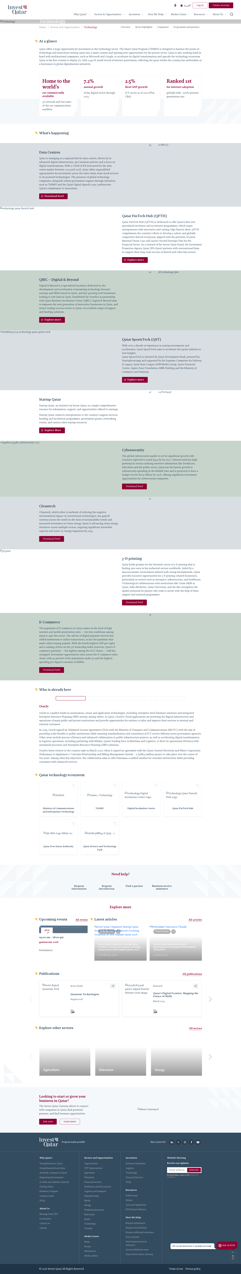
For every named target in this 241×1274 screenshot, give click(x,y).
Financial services (92, 1182)
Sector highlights (143, 27)
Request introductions (136, 1228)
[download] (73, 1011)
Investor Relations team (137, 1250)
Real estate (89, 1215)
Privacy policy (193, 1269)
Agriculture (51, 1070)
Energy (160, 1070)
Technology (90, 1224)
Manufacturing (91, 1196)
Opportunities (91, 1164)
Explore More (53, 430)
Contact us (45, 1223)
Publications (132, 1196)
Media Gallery (91, 1256)
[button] (175, 5)
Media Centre (178, 14)
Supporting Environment (51, 1177)
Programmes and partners (186, 27)
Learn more (70, 1121)
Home (42, 27)
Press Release (106, 931)
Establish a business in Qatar (53, 1173)
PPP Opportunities (93, 1168)
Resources (199, 14)
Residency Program (49, 1191)
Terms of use (176, 1269)
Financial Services (134, 1177)
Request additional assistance (140, 1232)
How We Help (156, 14)
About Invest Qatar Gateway (139, 1254)
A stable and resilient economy (54, 1182)
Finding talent (46, 1187)
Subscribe (194, 1170)
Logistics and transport (95, 1191)
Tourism (88, 1228)
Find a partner (132, 1237)
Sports (87, 1219)
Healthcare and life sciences (97, 1187)
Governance (45, 1219)
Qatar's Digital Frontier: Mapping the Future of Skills (175, 995)
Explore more (135, 260)
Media (87, 1201)
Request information (135, 1223)
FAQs (42, 1201)
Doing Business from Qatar (52, 1168)
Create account (221, 5)
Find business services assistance (136, 1243)
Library (129, 1200)
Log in (200, 5)
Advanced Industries (135, 1164)
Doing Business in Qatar (51, 1164)
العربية (187, 5)
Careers (43, 1228)
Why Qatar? (80, 14)
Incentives (134, 14)
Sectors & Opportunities (107, 14)
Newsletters (90, 1251)
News (87, 1242)
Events (87, 1247)
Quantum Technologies (84, 994)
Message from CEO (49, 1214)
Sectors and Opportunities (65, 27)
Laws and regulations (136, 1205)
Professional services (94, 1210)
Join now (48, 1121)
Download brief (54, 196)
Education (106, 1070)
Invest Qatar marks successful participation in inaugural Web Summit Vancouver (174, 947)
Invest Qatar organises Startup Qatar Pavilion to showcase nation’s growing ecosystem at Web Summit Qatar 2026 (119, 947)
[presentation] (32, 999)
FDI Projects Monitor (136, 1210)
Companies (163, 27)
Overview (125, 27)
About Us (218, 14)
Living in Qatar (47, 1196)
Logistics (130, 1168)
